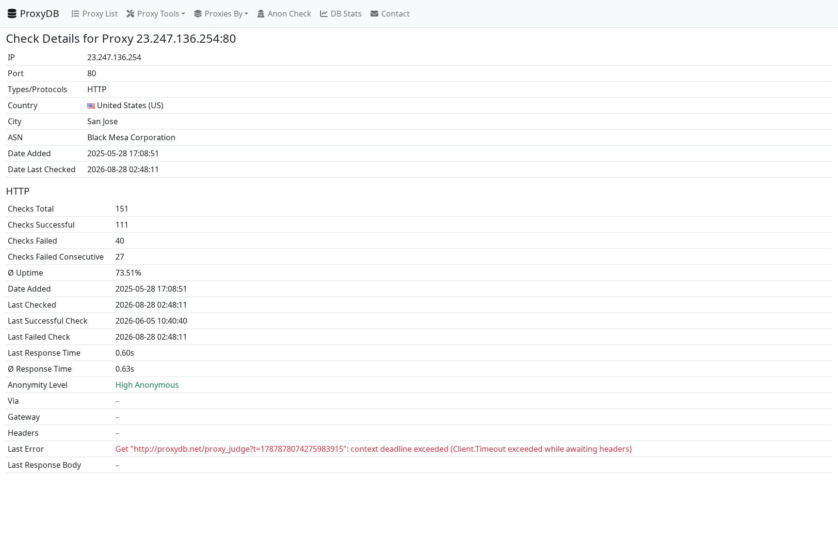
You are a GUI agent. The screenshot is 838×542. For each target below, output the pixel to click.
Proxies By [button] (223, 13)
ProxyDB (39, 13)
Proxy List (100, 13)
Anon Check (289, 13)
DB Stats (346, 13)
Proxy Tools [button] (158, 13)
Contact (395, 13)
